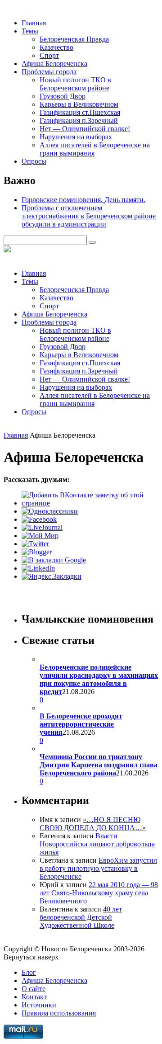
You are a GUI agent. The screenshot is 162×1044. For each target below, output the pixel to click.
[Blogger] (37, 552)
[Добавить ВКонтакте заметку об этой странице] (90, 503)
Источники (39, 1005)
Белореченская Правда (74, 39)
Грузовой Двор (63, 96)
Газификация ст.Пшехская (80, 112)
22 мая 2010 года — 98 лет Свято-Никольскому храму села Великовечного (99, 893)
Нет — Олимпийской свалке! (85, 128)
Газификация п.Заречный (79, 120)
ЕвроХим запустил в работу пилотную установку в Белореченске (98, 868)
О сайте (33, 988)
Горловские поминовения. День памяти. (83, 199)
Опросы (34, 161)
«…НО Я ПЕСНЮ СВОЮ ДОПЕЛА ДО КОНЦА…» (93, 823)
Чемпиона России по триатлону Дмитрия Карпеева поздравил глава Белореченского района (99, 765)
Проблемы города (49, 72)
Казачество (56, 47)
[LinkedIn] (38, 568)
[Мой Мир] (40, 535)
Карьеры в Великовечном (79, 104)
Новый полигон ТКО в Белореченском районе (75, 84)
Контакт (34, 997)
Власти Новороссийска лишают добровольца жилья (97, 844)
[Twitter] (35, 544)
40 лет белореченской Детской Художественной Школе (81, 917)
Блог (29, 972)
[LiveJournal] (42, 527)
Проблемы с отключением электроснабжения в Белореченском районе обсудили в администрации (89, 216)
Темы (30, 31)
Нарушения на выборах (76, 137)
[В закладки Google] (54, 560)
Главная (34, 23)
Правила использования (59, 1013)
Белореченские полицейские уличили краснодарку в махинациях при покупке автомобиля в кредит (99, 679)
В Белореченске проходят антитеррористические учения (81, 724)
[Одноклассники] (50, 511)
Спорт (49, 55)
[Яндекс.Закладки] (51, 576)
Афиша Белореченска (54, 63)
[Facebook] (39, 519)
